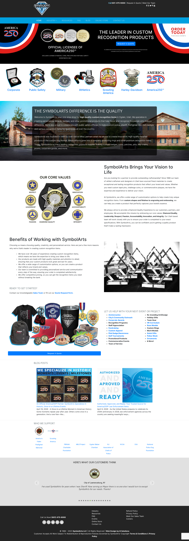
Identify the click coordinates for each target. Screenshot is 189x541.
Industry (51, 20)
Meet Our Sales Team (135, 510)
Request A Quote (54, 353)
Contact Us (118, 20)
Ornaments (152, 338)
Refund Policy (132, 505)
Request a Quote (125, 44)
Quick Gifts (152, 333)
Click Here (94, 481)
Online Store (101, 20)
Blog (88, 20)
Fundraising (113, 328)
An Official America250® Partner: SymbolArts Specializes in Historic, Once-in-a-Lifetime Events (61, 405)
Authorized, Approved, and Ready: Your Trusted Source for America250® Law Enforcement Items (121, 405)
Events (94, 513)
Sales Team (38, 293)
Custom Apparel (115, 331)
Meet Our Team (149, 3)
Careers (129, 513)
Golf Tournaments (116, 336)
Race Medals (152, 325)
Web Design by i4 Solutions (117, 525)
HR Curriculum (153, 323)
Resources (67, 20)
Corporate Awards (116, 320)
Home (39, 20)
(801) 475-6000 (58, 511)
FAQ (79, 20)
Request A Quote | (135, 3)
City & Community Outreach (120, 317)
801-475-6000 (118, 3)
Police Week (152, 336)
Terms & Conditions (138, 528)
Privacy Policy (132, 508)
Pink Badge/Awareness (118, 333)
